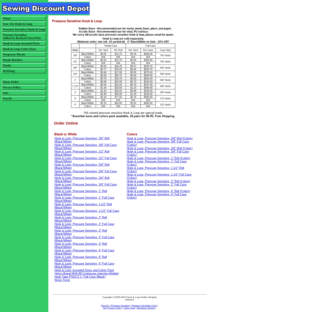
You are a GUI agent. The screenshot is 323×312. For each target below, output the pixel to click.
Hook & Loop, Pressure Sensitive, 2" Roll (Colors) (158, 181)
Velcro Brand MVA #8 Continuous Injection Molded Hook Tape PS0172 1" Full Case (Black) (86, 275)
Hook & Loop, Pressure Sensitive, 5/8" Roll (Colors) (159, 138)
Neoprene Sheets (146, 308)
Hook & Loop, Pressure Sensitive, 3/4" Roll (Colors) (159, 148)
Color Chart (129, 308)
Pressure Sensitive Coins (144, 305)
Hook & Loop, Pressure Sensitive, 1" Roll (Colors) (158, 158)
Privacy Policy (115, 308)
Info (105, 308)
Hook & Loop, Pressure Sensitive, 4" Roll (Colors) (158, 191)
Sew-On (105, 305)
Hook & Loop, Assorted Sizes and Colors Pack (84, 270)
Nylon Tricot (62, 280)
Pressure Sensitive (120, 305)
